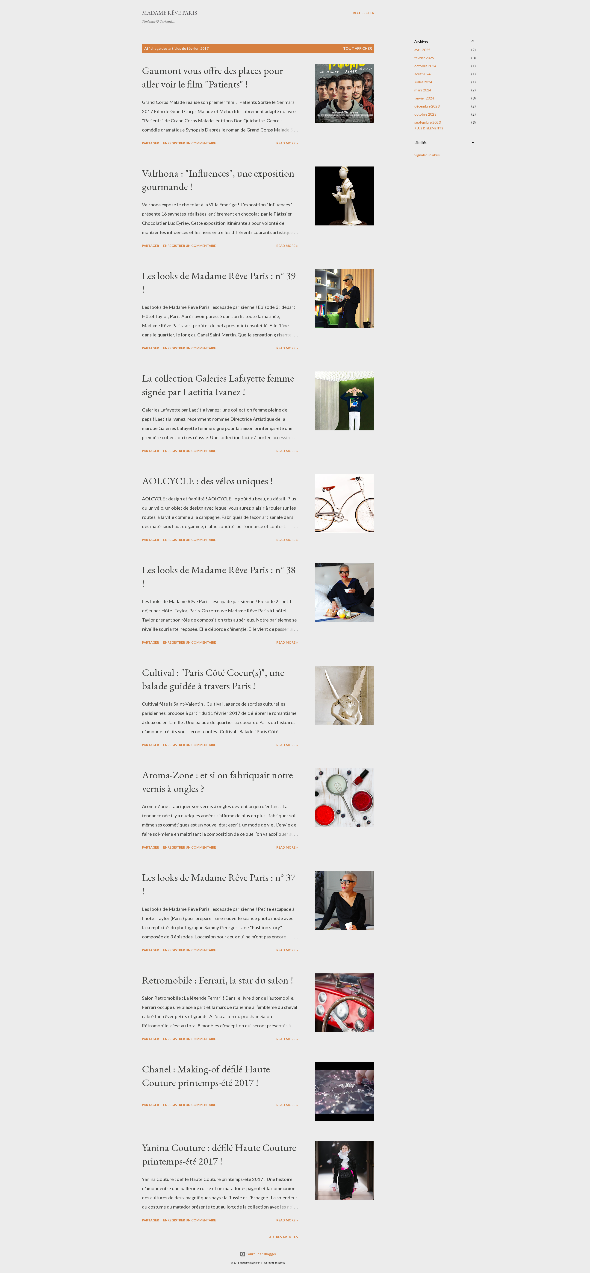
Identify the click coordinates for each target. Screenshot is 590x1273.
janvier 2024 (424, 98)
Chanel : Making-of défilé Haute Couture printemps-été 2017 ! (206, 1075)
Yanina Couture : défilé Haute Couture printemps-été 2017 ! (219, 1154)
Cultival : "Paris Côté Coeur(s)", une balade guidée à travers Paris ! (213, 679)
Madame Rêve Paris (169, 12)
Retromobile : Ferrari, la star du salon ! (217, 980)
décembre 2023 (427, 106)
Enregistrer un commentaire (189, 143)
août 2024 (422, 74)
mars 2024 (422, 90)
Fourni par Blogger (260, 1254)
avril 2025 (422, 49)
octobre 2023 (425, 114)
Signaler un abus (427, 155)
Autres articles (283, 1237)
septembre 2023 (427, 122)
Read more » (287, 143)
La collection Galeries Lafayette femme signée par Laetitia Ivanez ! (218, 384)
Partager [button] (150, 143)
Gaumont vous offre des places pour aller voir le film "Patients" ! (212, 77)
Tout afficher (357, 48)
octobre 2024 (425, 66)
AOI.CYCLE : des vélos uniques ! (207, 480)
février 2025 (424, 57)
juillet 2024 (423, 82)
